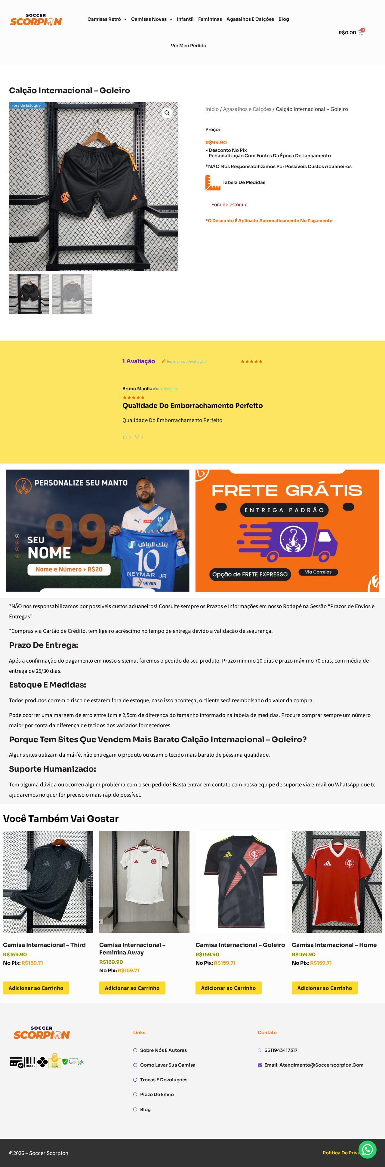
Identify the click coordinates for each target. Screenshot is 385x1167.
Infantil (185, 19)
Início (212, 108)
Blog (284, 19)
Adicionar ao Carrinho (36, 987)
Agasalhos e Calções (250, 19)
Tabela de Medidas (244, 182)
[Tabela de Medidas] (212, 182)
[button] (167, 113)
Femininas (210, 19)
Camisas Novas (149, 19)
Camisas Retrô (104, 19)
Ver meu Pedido (188, 45)
